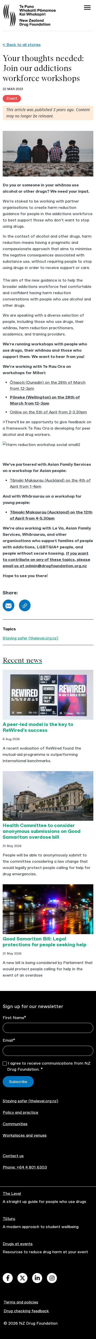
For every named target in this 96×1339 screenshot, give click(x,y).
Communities (15, 1124)
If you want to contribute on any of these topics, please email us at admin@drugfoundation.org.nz (46, 559)
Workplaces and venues (25, 1135)
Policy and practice (20, 1112)
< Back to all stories (22, 45)
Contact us (13, 1156)
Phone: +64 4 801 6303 (25, 1167)
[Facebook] (8, 1278)
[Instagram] (52, 1278)
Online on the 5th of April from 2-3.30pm (48, 412)
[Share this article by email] (8, 605)
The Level (12, 1193)
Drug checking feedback (26, 1311)
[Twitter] (22, 1278)
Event (11, 98)
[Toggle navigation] (87, 8)
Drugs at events (18, 1244)
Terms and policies (21, 1302)
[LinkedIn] (37, 1278)
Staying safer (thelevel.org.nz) (30, 638)
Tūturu (9, 1219)
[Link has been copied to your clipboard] (24, 605)
